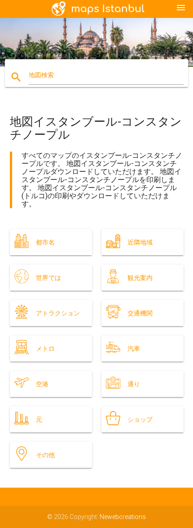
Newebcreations (123, 516)
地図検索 (41, 75)
